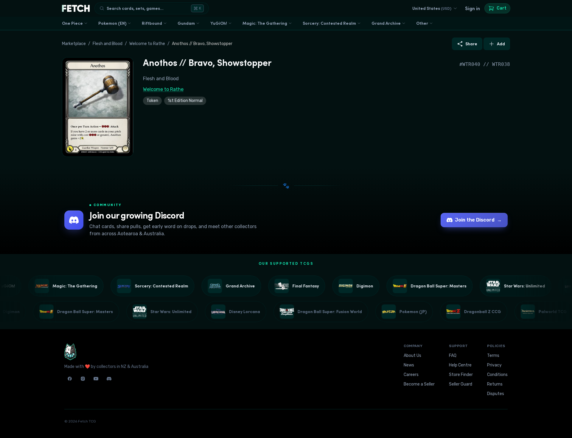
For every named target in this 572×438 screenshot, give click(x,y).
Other (422, 23)
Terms (493, 355)
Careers (411, 374)
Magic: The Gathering (265, 23)
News (409, 365)
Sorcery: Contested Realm (329, 23)
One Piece (72, 23)
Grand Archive (386, 23)
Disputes (495, 393)
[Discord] (109, 378)
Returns (495, 384)
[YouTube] (96, 378)
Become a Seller (419, 384)
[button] (97, 107)
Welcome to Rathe (147, 43)
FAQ (452, 355)
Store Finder (461, 374)
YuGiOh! (218, 23)
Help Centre (460, 365)
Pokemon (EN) (112, 23)
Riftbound (152, 23)
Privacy (494, 365)
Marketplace (74, 43)
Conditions (497, 374)
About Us (412, 355)
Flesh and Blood (107, 43)
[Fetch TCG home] (76, 8)
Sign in (472, 8)
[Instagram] (82, 378)
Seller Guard (460, 384)
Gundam (186, 23)
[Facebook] (69, 378)
